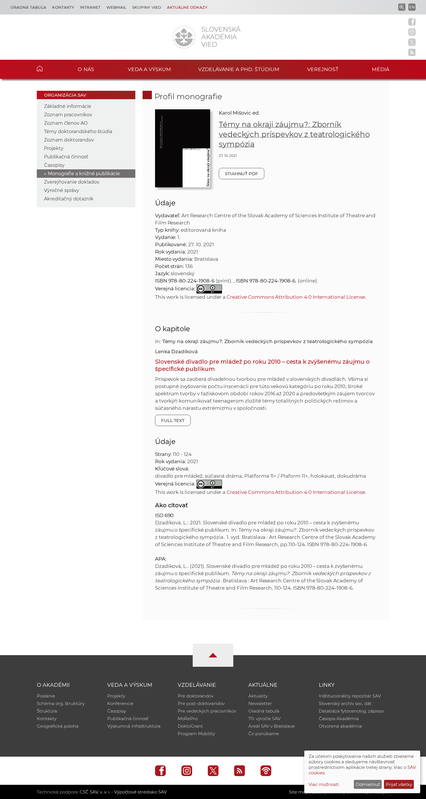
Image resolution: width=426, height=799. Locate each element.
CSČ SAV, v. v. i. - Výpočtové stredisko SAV (123, 792)
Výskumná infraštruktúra (134, 726)
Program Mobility (196, 733)
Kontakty (63, 7)
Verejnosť (322, 69)
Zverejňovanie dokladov (71, 182)
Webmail (116, 7)
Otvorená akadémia (340, 726)
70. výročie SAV (264, 718)
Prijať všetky (399, 784)
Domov (48, 68)
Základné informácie (67, 106)
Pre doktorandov (196, 696)
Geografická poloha (58, 726)
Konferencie (120, 703)
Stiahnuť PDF (241, 173)
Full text (173, 420)
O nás (86, 69)
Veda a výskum (149, 69)
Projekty (53, 148)
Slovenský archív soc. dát (345, 703)
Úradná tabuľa (28, 7)
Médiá (380, 69)
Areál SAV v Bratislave (271, 726)
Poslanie (46, 696)
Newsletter (260, 703)
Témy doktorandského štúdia (78, 131)
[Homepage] (184, 37)
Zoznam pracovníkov (68, 114)
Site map (298, 792)
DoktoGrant (190, 726)
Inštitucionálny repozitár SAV (350, 696)
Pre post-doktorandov (201, 703)
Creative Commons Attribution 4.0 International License (296, 297)
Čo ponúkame (263, 733)
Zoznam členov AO (66, 123)
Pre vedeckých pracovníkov (207, 711)
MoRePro (188, 718)
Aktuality (258, 696)
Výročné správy (61, 190)
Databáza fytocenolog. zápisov (351, 711)
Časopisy (54, 165)
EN (412, 7)
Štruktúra (47, 711)
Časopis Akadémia (339, 718)
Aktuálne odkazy (187, 7)
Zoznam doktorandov (69, 140)
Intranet (90, 7)
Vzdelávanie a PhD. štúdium (238, 69)
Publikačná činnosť (66, 157)
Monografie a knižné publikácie (84, 173)
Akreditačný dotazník (69, 199)
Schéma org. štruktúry (61, 703)
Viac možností (324, 784)
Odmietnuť (368, 784)
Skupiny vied (146, 7)
